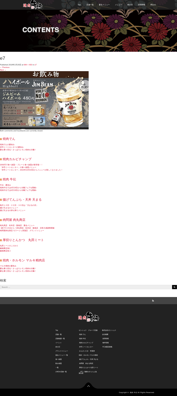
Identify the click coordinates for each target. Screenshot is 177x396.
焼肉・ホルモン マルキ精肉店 (24, 260)
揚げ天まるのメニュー (9, 208)
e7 (36, 65)
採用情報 (141, 5)
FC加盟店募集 (107, 347)
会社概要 (105, 334)
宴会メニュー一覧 (61, 355)
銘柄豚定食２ (5, 251)
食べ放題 (58, 359)
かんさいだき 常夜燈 (87, 351)
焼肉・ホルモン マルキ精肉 (88, 355)
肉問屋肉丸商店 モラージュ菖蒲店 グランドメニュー (22, 231)
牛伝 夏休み (5, 185)
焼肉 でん (82, 334)
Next (3, 70)
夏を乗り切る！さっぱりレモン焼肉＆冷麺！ (18, 150)
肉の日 (130, 5)
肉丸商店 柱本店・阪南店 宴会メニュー (17, 225)
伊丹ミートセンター (86, 347)
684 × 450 (28, 65)
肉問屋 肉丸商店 (14, 219)
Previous (4, 67)
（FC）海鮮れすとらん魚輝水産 (88, 372)
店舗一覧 (90, 5)
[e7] (44, 100)
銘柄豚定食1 (5, 248)
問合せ (153, 5)
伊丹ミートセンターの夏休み (12, 147)
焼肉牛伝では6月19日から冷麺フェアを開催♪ (18, 188)
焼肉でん (9, 138)
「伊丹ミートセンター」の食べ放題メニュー (18, 167)
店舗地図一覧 (60, 338)
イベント (58, 343)
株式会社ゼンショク (109, 330)
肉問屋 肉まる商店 (86, 363)
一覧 (57, 367)
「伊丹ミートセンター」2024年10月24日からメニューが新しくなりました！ (31, 170)
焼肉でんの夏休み (7, 144)
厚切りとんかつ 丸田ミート (23, 240)
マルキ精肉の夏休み (8, 266)
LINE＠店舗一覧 (61, 372)
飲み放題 (58, 363)
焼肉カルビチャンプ (17, 159)
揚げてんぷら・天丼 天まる (22, 199)
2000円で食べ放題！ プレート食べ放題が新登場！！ (21, 165)
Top (79, 5)
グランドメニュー (61, 351)
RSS (153, 300)
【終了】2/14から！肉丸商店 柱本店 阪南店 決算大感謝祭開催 (27, 228)
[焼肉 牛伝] (32, 4)
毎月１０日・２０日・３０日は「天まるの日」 (19, 205)
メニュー (118, 5)
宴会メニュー (104, 5)
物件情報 (105, 343)
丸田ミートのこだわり (9, 246)
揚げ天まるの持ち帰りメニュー (12, 210)
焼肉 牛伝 (9, 179)
